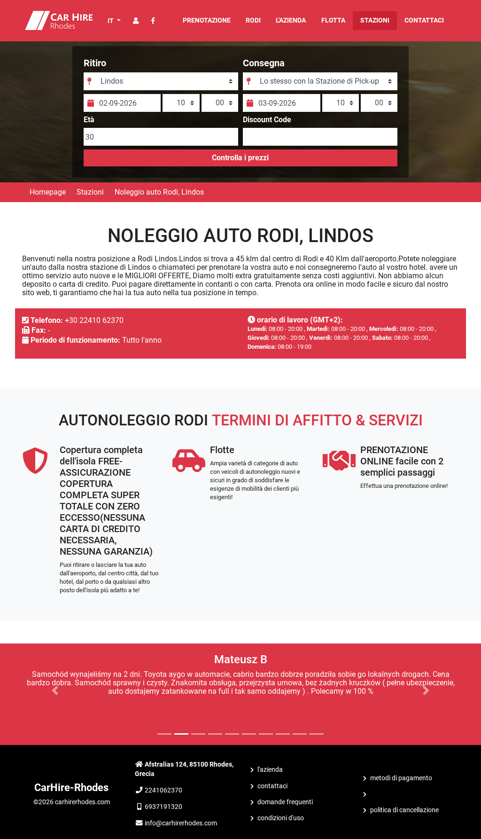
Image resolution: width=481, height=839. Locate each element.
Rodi (253, 20)
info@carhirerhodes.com (181, 823)
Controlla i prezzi (240, 157)
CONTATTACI (424, 20)
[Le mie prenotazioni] (136, 21)
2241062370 (163, 790)
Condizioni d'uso (280, 818)
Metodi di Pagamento (401, 778)
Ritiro (95, 63)
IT (111, 20)
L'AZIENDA (291, 20)
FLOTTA (333, 20)
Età (89, 120)
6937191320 (163, 807)
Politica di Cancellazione (404, 810)
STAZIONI (374, 20)
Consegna (264, 63)
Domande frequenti (285, 802)
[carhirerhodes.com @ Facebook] (153, 21)
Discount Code (267, 120)
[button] (55, 690)
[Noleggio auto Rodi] (58, 20)
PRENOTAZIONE (207, 20)
